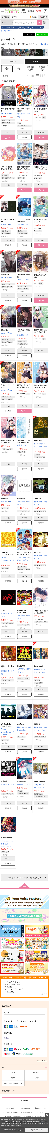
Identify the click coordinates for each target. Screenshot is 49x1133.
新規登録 (31, 11)
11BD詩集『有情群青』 (8, 109)
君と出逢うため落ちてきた (40, 220)
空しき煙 (4, 330)
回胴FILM (37, 498)
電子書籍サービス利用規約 (11, 1112)
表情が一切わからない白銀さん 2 (40, 386)
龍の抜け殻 (5, 274)
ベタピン (4, 610)
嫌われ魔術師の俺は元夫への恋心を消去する (23, 168)
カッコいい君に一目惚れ (23, 109)
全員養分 (4, 781)
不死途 (21, 27)
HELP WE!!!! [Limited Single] (7, 553)
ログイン (39, 11)
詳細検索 (44, 22)
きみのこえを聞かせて (23, 331)
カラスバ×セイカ (37, 27)
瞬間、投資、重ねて (7, 667)
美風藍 (9, 986)
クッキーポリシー (41, 1112)
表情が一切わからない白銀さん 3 (23, 386)
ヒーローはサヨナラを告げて (23, 220)
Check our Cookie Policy (12, 1130)
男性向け (34, 17)
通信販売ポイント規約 (40, 1108)
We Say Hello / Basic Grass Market (6, 726)
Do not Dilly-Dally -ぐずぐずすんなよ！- (24, 554)
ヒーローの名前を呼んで (7, 220)
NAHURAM (21, 666)
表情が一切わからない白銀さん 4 (40, 331)
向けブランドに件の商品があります (24, 877)
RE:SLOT (37, 552)
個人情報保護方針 (27, 1112)
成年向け (14, 17)
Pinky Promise (39, 781)
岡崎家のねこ (6, 498)
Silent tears (21, 781)
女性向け (44, 17)
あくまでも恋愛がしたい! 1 (40, 110)
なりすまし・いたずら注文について (35, 1116)
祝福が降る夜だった (23, 275)
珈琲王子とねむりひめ (40, 276)
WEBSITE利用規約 (9, 1108)
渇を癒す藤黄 (38, 666)
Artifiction (21, 724)
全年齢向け (5, 17)
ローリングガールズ (15, 989)
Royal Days (38, 440)
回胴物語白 (21, 498)
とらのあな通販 (6, 31)
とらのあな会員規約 (24, 1108)
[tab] (18, 68)
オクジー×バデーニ (14, 984)
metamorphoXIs (7, 837)
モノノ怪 (10, 991)
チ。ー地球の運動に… (9, 27)
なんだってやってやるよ (7, 386)
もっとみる (42, 994)
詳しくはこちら (42, 1061)
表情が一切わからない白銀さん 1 (7, 441)
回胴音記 (37, 724)
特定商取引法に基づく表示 (13, 1116)
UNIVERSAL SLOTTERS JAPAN (22, 612)
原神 (27, 27)
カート (10, 137)
